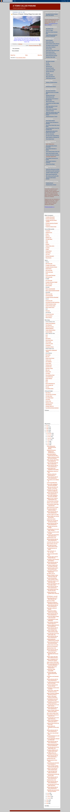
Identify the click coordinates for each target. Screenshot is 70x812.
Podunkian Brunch (49, 183)
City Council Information (50, 90)
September (49, 438)
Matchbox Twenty (49, 368)
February (49, 796)
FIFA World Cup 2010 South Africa (52, 170)
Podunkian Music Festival (51, 184)
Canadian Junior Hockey (51, 265)
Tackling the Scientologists (52, 646)
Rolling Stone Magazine (50, 323)
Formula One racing (50, 314)
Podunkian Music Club (51, 537)
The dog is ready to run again (53, 514)
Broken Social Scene (50, 358)
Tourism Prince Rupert (50, 164)
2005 (47, 801)
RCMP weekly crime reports (51, 109)
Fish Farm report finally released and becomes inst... (52, 673)
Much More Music (49, 340)
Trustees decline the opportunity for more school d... (53, 727)
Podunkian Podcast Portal (51, 226)
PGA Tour (48, 310)
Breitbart (47, 244)
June (48, 443)
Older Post (40, 55)
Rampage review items (50, 95)
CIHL (47, 273)
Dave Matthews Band (50, 375)
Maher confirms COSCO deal (53, 662)
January (49, 798)
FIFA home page (49, 300)
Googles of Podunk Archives (51, 82)
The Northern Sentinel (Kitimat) (52, 45)
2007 (47, 431)
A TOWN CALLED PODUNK (24, 6)
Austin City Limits (49, 343)
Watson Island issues (50, 101)
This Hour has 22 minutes (51, 394)
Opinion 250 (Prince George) (51, 55)
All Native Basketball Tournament (52, 154)
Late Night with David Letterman (52, 407)
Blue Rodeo (48, 354)
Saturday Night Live (50, 406)
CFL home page (49, 280)
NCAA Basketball (49, 295)
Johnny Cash (48, 359)
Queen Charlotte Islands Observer (52, 43)
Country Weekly (49, 331)
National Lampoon (49, 402)
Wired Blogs (48, 252)
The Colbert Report (49, 397)
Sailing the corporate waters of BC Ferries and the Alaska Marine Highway (52, 113)
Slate (47, 240)
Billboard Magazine (49, 328)
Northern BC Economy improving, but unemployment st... (51, 451)
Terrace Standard (49, 40)
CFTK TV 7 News (49, 30)
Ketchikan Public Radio (50, 57)
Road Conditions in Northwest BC (52, 137)
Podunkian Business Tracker (51, 116)
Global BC (48, 64)
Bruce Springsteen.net (50, 383)
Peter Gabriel (48, 363)
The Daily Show (49, 396)
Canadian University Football (51, 282)
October (49, 436)
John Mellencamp (49, 376)
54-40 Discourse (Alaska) (51, 86)
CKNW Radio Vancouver (51, 78)
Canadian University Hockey (51, 267)
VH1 (47, 336)
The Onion (48, 399)
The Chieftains (49, 361)
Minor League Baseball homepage (52, 290)
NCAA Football (49, 285)
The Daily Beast (49, 239)
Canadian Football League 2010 (52, 172)
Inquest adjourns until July (52, 543)
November (49, 435)
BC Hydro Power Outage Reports (52, 135)
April (48, 793)
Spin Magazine (49, 325)
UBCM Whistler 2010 (50, 96)
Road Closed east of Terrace (52, 507)
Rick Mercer (48, 392)
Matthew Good (49, 365)
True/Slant (48, 230)
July (48, 441)
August (48, 439)
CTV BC (47, 63)
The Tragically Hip (49, 385)
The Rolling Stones (49, 388)
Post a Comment (15, 50)
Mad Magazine (49, 404)
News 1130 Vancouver (50, 76)
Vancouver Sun (49, 66)
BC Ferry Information (50, 133)
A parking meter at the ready (52, 644)
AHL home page (49, 270)
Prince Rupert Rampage (50, 275)
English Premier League (50, 305)
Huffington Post (49, 232)
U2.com (47, 386)
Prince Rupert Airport (50, 138)
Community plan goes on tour (53, 542)
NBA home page (49, 293)
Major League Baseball (50, 288)
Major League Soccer (50, 307)
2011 (47, 425)
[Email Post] (39, 44)
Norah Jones (48, 371)
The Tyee (48, 73)
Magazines (48, 224)
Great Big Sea (48, 366)
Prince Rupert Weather (50, 120)
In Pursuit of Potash (50, 110)
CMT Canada (48, 341)
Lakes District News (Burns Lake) (52, 50)
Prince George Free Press (51, 53)
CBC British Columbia (50, 61)
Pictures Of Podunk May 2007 (35, 45)
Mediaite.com (48, 237)
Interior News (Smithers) (50, 47)
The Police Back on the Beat (52, 501)
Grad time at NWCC (51, 600)
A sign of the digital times (52, 482)
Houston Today (49, 48)
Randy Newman (49, 378)
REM (47, 380)
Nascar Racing (49, 317)
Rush (47, 381)
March (48, 794)
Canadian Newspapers (50, 217)
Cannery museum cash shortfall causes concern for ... (53, 593)
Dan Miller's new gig (51, 573)
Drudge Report (49, 251)
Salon (47, 242)
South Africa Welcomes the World (52, 169)
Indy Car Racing (49, 315)
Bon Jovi (47, 356)
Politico (47, 234)
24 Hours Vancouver (50, 71)
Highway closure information (52, 502)
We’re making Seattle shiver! (52, 713)
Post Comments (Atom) (20, 57)
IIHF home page (49, 277)
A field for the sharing (51, 518)
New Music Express (50, 326)
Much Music (48, 338)
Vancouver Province (50, 68)
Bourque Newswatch (50, 256)
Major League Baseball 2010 (51, 174)
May (48, 444)
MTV (47, 335)
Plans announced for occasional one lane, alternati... (51, 447)
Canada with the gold (51, 758)
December (49, 433)
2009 (47, 428)
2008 (47, 430)
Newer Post (13, 55)
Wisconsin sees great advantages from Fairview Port (52, 653)
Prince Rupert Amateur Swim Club (52, 151)
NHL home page (49, 263)
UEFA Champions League (51, 304)
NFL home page (49, 283)
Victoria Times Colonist (50, 69)
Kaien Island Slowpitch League (52, 153)
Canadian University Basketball (52, 297)
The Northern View (49, 28)
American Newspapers (50, 218)
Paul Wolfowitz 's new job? (52, 596)
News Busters (48, 257)
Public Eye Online (49, 74)
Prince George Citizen (50, 52)
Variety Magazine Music (50, 330)
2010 (47, 427)
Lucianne (47, 247)
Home (26, 55)
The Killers (48, 373)
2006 (47, 800)
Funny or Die (48, 401)
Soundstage (48, 345)
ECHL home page (49, 272)
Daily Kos (48, 235)
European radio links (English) (52, 223)
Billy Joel (47, 370)
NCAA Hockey (49, 268)
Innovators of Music (50, 346)
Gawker (47, 249)
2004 (47, 803)
